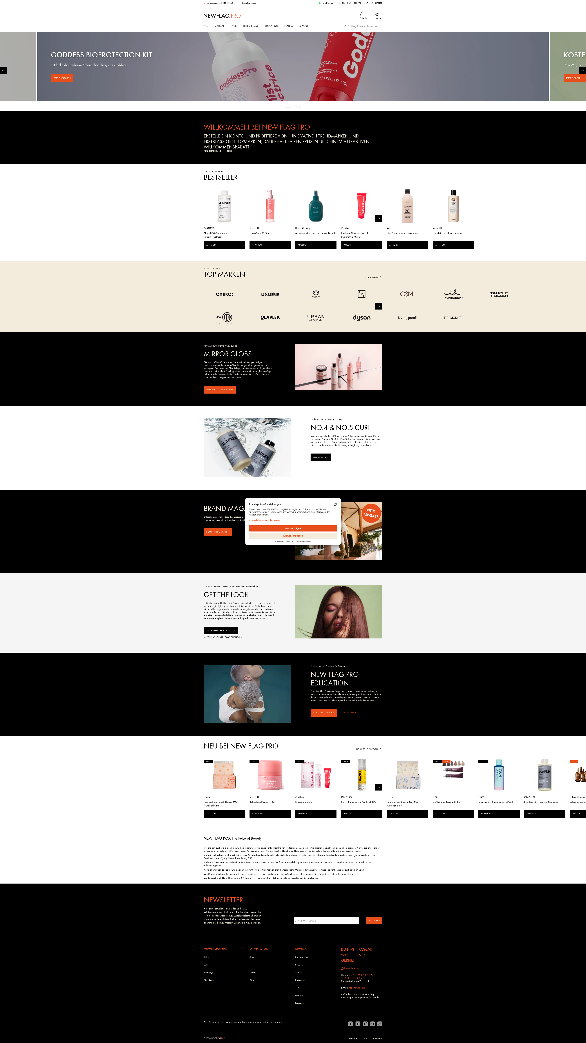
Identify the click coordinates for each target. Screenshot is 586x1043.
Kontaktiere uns (327, 3)
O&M (252, 980)
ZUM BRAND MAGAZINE (218, 532)
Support (303, 25)
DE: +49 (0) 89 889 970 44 (353, 3)
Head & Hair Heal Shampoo (448, 233)
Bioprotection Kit (304, 801)
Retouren (299, 964)
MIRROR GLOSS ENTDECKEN (219, 389)
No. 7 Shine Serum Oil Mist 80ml (359, 801)
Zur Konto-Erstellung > (218, 151)
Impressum (299, 1003)
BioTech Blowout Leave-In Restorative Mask (355, 234)
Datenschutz (300, 980)
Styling (206, 957)
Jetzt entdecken (62, 78)
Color (206, 964)
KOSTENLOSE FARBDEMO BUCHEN (222, 637)
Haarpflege (208, 972)
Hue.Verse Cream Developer (402, 233)
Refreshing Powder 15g (262, 801)
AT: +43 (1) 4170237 (374, 3)
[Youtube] (357, 1023)
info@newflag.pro (357, 987)
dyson (252, 957)
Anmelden (374, 920)
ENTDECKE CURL (320, 457)
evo (251, 964)
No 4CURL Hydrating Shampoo (541, 801)
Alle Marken (371, 277)
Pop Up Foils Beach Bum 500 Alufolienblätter (402, 803)
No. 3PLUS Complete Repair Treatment (215, 234)
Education (271, 25)
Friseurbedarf (251, 25)
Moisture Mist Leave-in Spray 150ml (315, 233)
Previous (3, 70)
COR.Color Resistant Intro (446, 801)
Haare (233, 25)
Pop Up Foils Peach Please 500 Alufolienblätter (220, 803)
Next (582, 70)
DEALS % (288, 25)
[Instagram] (365, 1023)
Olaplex (253, 972)
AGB (297, 987)
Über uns (299, 995)
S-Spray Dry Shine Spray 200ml (495, 801)
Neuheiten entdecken (367, 749)
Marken (219, 25)
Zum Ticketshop (348, 712)
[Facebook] (350, 1023)
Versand (298, 972)
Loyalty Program (301, 957)
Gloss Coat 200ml (259, 233)
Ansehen (211, 245)
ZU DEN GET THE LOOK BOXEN (220, 630)
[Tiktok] (379, 1023)
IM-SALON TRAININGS (323, 712)
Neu (206, 25)
